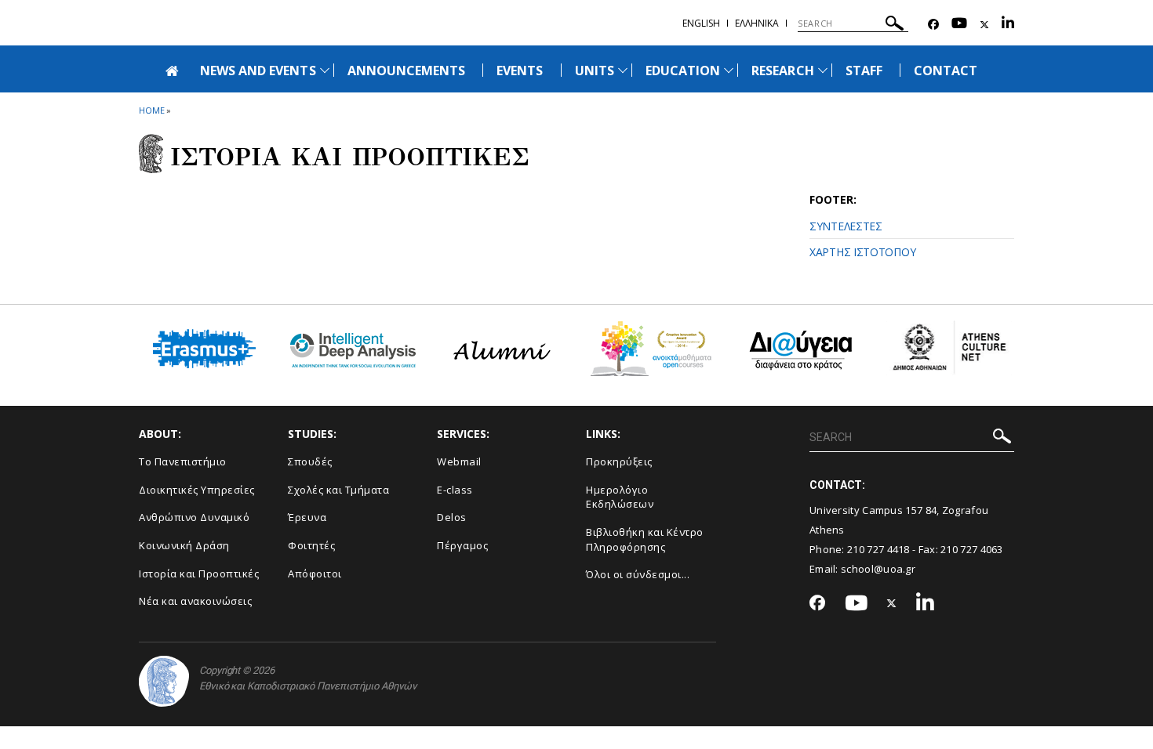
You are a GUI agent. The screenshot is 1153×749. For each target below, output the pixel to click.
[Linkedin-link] (1008, 24)
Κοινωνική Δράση (184, 545)
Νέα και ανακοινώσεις (195, 601)
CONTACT (945, 70)
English (701, 23)
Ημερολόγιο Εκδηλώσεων (619, 497)
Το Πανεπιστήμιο (183, 461)
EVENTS (519, 70)
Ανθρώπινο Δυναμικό (194, 517)
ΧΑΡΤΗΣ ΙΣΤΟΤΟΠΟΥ (862, 251)
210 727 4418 (878, 549)
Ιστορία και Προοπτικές (199, 573)
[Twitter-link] (984, 24)
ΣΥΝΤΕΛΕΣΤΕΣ (845, 226)
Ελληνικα (757, 23)
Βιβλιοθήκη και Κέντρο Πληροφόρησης (645, 539)
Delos (452, 517)
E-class (455, 490)
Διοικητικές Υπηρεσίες (197, 490)
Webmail (459, 461)
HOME (152, 110)
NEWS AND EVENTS (258, 70)
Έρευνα (307, 517)
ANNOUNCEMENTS (406, 70)
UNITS (594, 70)
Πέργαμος (462, 545)
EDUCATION (683, 70)
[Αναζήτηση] (894, 25)
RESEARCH (782, 70)
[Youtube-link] (959, 24)
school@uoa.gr (878, 569)
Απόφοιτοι (315, 573)
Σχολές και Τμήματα (338, 490)
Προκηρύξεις (619, 461)
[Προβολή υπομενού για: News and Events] (324, 70)
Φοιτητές (311, 545)
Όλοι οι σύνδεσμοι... (637, 574)
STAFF (864, 70)
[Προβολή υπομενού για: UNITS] (622, 70)
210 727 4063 (971, 549)
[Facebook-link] (933, 24)
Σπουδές (310, 461)
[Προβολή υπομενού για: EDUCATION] (728, 70)
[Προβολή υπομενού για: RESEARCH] (822, 70)
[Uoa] (164, 681)
